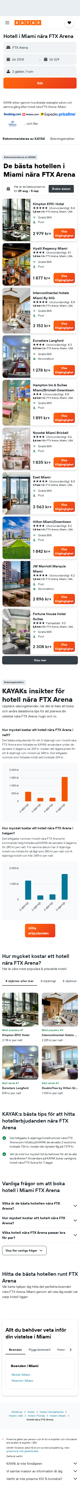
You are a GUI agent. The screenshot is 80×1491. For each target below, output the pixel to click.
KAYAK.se (17, 1411)
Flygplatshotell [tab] (40, 1350)
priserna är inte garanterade (22, 1451)
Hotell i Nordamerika (51, 1411)
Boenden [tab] (15, 1350)
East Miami (42, 477)
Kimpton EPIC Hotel (48, 204)
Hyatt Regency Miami (50, 248)
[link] (40, 930)
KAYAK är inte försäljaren (24, 1463)
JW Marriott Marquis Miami (49, 568)
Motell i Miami (21, 1375)
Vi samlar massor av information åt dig (34, 1471)
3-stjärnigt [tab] (48, 981)
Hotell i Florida (36, 1415)
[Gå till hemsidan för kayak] (28, 22)
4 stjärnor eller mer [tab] (20, 981)
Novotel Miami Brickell (50, 433)
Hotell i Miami (58, 1415)
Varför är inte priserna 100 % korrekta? (34, 1479)
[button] (7, 22)
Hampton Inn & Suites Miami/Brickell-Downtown (53, 387)
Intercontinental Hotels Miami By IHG (51, 295)
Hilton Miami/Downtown (52, 522)
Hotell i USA (16, 1415)
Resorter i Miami (22, 1381)
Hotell (31, 1411)
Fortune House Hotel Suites (49, 616)
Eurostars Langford (48, 340)
